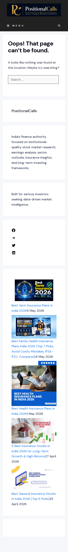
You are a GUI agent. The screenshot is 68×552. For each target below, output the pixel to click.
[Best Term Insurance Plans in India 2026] (34, 290)
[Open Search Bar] (60, 25)
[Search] (13, 87)
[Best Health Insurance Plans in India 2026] (34, 383)
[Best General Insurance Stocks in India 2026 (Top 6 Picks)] (34, 478)
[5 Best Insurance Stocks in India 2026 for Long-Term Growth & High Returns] (34, 430)
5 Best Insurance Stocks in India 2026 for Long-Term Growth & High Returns (31, 451)
